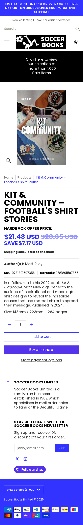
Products (24, 177)
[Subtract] (9, 324)
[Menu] (6, 42)
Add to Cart (41, 336)
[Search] (77, 29)
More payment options (41, 360)
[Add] (31, 324)
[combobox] (38, 29)
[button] (75, 42)
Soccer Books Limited (18, 500)
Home (8, 177)
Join (62, 447)
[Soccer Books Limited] (41, 42)
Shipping (11, 252)
